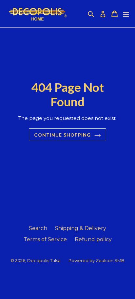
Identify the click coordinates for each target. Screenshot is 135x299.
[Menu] (126, 14)
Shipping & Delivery (80, 228)
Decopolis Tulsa (44, 260)
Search (38, 228)
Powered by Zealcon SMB (96, 260)
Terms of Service (45, 239)
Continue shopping (62, 135)
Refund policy (93, 239)
